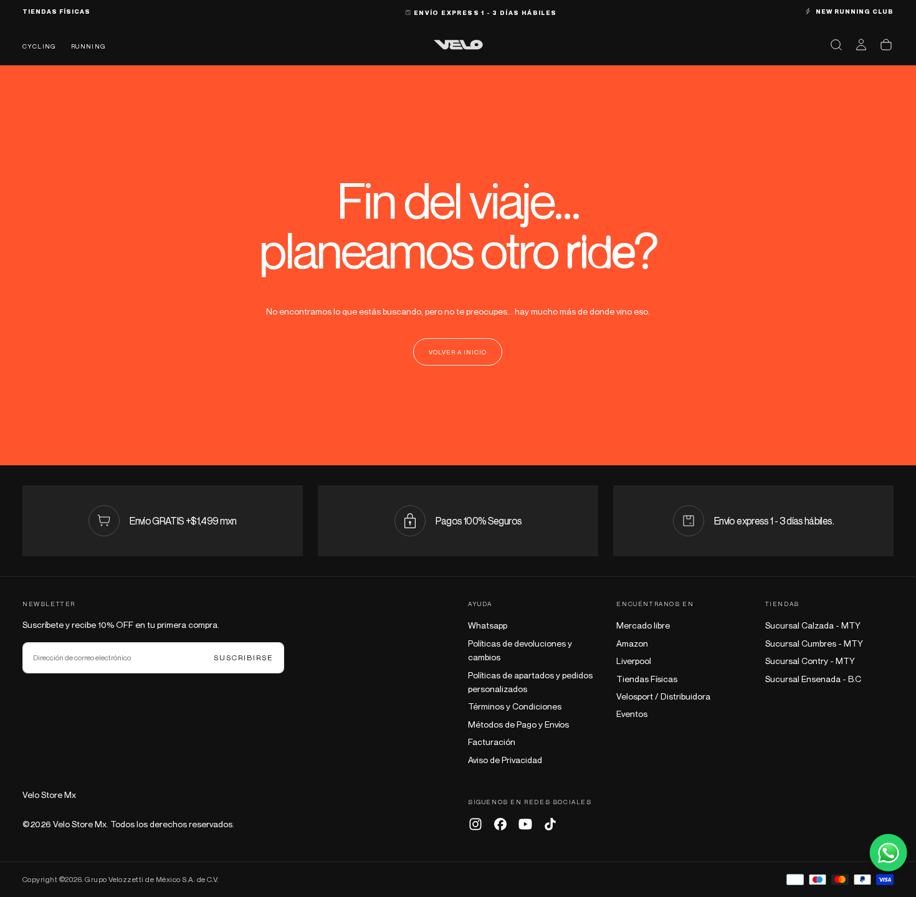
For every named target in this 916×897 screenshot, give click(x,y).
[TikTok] (550, 824)
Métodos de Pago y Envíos (518, 724)
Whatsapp (487, 625)
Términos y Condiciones (514, 706)
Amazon (632, 643)
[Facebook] (500, 824)
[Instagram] (475, 824)
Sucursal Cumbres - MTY (814, 643)
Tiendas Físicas (646, 678)
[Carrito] (886, 45)
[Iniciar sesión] (861, 45)
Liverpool (633, 660)
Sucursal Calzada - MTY (813, 625)
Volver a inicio (458, 352)
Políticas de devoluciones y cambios (520, 650)
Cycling (39, 46)
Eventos (631, 713)
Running (88, 46)
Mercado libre (643, 625)
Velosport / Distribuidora (663, 696)
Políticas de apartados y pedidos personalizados (530, 682)
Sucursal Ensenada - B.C (813, 678)
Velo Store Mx (49, 794)
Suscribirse (244, 657)
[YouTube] (525, 824)
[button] (836, 45)
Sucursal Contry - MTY (810, 660)
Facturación (491, 741)
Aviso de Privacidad (505, 759)
